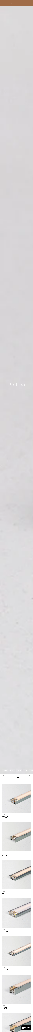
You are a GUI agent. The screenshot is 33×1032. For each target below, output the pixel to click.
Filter (17, 777)
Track (25, 770)
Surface (12, 770)
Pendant (19, 770)
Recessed (5, 770)
